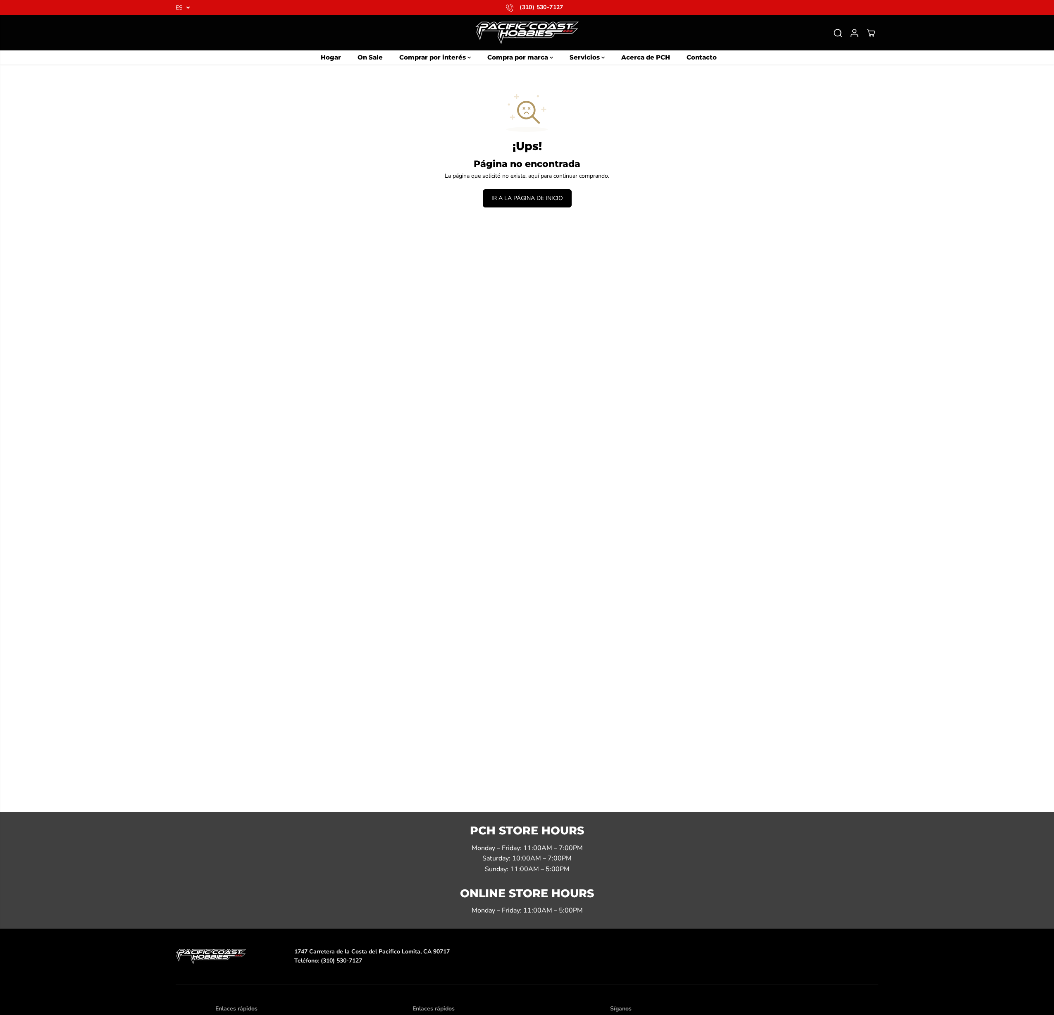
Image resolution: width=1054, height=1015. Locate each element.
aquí (533, 176)
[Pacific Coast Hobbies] (527, 32)
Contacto (702, 57)
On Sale (370, 57)
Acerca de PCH (645, 57)
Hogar (331, 57)
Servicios (585, 57)
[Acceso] (854, 33)
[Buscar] (837, 33)
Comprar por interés (433, 57)
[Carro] (870, 33)
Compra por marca (518, 57)
